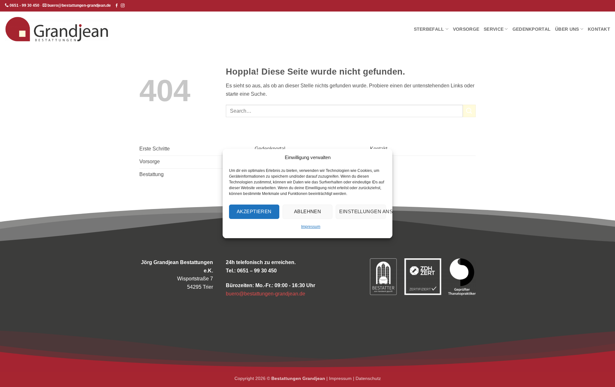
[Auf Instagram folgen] (123, 6)
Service (494, 29)
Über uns (567, 29)
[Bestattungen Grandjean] (57, 29)
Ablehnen (307, 211)
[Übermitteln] (469, 111)
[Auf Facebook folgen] (117, 6)
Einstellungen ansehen (362, 211)
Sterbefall (429, 29)
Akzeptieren (254, 211)
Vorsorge (466, 29)
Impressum (310, 226)
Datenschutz (368, 378)
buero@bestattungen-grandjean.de (265, 293)
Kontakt (599, 29)
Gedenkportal (531, 29)
